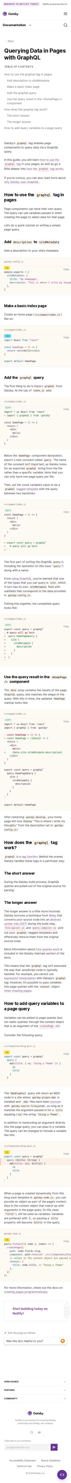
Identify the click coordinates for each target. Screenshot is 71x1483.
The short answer (18, 115)
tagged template (27, 489)
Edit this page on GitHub (21, 1332)
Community (10, 1398)
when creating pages (17, 990)
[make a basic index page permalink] (2, 306)
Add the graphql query (21, 93)
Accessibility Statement (22, 1460)
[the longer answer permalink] (2, 902)
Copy (66, 269)
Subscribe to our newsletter (17, 1440)
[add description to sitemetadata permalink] (2, 242)
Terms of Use (24, 1466)
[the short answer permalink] (2, 873)
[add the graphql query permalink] (2, 377)
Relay (52, 915)
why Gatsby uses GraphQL (21, 182)
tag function (30, 856)
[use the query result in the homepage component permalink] (2, 677)
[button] (62, 1475)
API (50, 1026)
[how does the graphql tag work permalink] (2, 842)
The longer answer (19, 121)
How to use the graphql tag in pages (28, 74)
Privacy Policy (45, 1466)
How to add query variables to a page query (33, 128)
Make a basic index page (23, 86)
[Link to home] (10, 14)
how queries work (47, 949)
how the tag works (45, 168)
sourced (55, 1101)
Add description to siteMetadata (28, 80)
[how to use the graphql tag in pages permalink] (2, 194)
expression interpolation (20, 978)
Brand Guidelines (50, 1460)
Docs (11, 41)
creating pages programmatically (25, 1291)
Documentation (14, 25)
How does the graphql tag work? (25, 109)
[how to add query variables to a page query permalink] (2, 1003)
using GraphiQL (22, 578)
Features (9, 1390)
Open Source (11, 1381)
